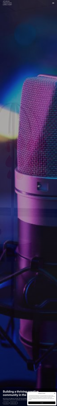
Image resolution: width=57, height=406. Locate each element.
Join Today (6, 402)
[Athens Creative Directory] (7, 3)
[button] (54, 393)
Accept (42, 402)
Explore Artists (13, 402)
